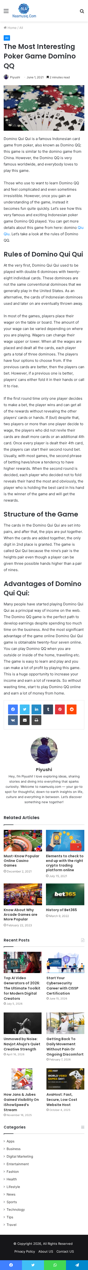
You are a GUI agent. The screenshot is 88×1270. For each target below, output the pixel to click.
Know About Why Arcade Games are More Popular (20, 914)
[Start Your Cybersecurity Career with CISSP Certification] (65, 962)
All (21, 28)
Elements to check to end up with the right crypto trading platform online (65, 863)
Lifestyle (13, 1187)
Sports (12, 1202)
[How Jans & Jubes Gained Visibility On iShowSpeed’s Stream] (23, 1079)
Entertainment (18, 1164)
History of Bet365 (61, 909)
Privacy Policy (24, 1251)
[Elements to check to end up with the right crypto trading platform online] (65, 841)
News (11, 1194)
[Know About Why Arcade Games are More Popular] (23, 894)
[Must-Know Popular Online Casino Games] (23, 841)
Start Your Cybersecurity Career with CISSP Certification (62, 986)
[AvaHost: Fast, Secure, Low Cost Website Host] (65, 1079)
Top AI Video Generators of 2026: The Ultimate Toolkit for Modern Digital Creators (22, 988)
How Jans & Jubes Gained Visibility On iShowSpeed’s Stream (21, 1102)
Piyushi (15, 77)
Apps (10, 1141)
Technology (16, 1209)
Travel (11, 1225)
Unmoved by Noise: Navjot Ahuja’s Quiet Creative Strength (22, 1044)
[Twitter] (25, 709)
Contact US (65, 1251)
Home (12, 28)
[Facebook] (13, 709)
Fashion (13, 1172)
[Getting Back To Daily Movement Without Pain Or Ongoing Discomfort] (65, 1023)
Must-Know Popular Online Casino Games (21, 861)
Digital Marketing (20, 1156)
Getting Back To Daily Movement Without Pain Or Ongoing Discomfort (65, 1046)
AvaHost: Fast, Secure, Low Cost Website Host (61, 1099)
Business (14, 1149)
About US (45, 1251)
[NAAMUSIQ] (24, 10)
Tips (10, 1217)
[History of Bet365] (65, 894)
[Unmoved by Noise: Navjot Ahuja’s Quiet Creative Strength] (23, 1023)
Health (12, 1179)
